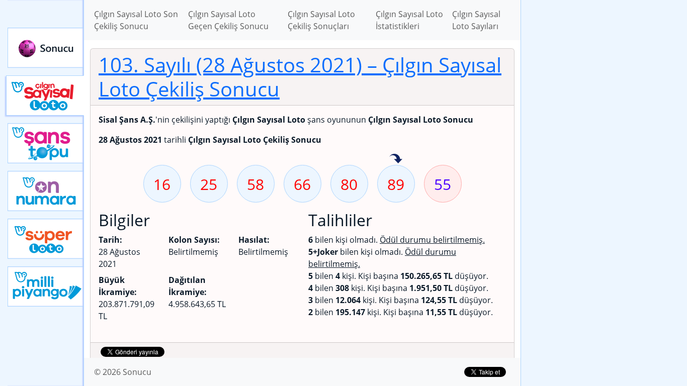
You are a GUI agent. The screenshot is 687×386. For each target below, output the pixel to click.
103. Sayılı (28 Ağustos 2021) (300, 77)
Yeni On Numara (46, 191)
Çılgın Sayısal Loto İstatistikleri (409, 20)
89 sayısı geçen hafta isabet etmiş (395, 159)
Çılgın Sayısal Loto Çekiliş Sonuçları (321, 20)
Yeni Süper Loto (46, 239)
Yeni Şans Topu (46, 143)
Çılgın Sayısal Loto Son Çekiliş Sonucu (136, 20)
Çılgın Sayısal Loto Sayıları (476, 20)
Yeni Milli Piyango (46, 286)
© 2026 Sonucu (122, 371)
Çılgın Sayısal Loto (45, 95)
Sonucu (46, 48)
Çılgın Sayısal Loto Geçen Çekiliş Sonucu (228, 20)
